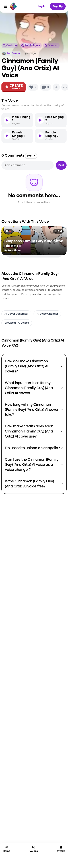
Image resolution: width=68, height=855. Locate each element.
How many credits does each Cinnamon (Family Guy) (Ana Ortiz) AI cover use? (29, 431)
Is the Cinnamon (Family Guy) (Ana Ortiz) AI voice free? (29, 483)
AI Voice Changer (47, 314)
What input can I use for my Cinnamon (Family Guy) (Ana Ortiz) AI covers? (29, 388)
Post (61, 165)
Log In (42, 6)
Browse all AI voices (17, 323)
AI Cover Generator (16, 314)
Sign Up (58, 6)
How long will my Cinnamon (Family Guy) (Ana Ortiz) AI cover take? (31, 410)
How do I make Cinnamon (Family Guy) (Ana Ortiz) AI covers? (26, 366)
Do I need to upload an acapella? (32, 448)
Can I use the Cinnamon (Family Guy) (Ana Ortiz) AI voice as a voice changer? (31, 465)
